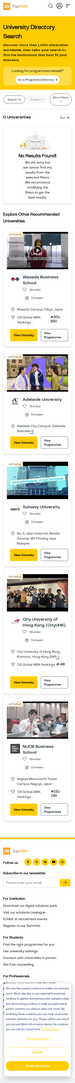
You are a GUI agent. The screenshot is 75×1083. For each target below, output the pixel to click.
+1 (57, 657)
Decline (37, 1052)
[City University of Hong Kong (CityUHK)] (15, 621)
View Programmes (52, 335)
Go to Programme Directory (36, 80)
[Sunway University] (15, 509)
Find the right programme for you (28, 944)
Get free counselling (18, 964)
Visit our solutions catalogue (24, 912)
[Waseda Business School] (15, 279)
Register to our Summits (21, 926)
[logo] (15, 6)
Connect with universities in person (29, 958)
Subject (35, 99)
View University (24, 335)
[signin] (59, 5)
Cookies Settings (37, 1038)
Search (13, 99)
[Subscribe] (65, 883)
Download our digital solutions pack (30, 906)
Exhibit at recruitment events (25, 919)
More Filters (61, 97)
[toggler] (68, 5)
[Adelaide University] (15, 401)
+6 (32, 431)
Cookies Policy (50, 1029)
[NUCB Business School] (15, 748)
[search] (50, 7)
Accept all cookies (38, 1066)
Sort (63, 117)
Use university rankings (20, 951)
